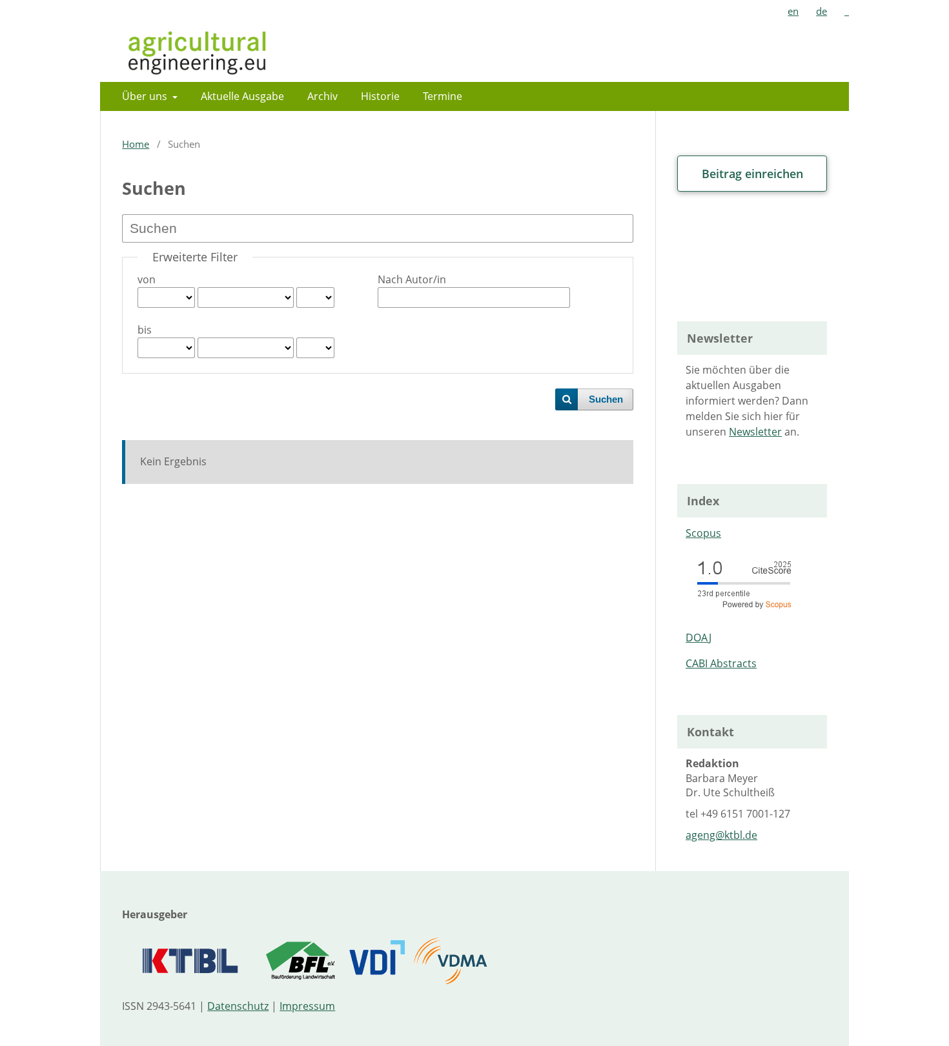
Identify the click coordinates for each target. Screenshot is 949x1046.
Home (135, 143)
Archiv (322, 96)
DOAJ (698, 637)
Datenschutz (238, 1006)
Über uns (146, 96)
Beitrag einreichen (752, 173)
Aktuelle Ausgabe (242, 96)
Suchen (606, 399)
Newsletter (755, 432)
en (793, 11)
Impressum (307, 1006)
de (821, 11)
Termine (442, 96)
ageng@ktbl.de (721, 835)
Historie (380, 96)
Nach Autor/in (412, 279)
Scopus (703, 533)
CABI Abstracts (721, 663)
